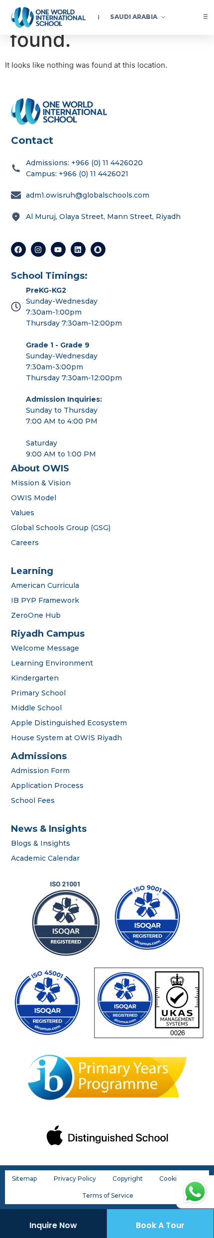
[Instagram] (38, 249)
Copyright (127, 1178)
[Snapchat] (98, 249)
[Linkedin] (78, 249)
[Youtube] (58, 249)
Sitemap (24, 1178)
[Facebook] (18, 249)
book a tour (160, 1225)
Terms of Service (107, 1195)
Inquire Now (53, 1225)
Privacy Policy (75, 1178)
